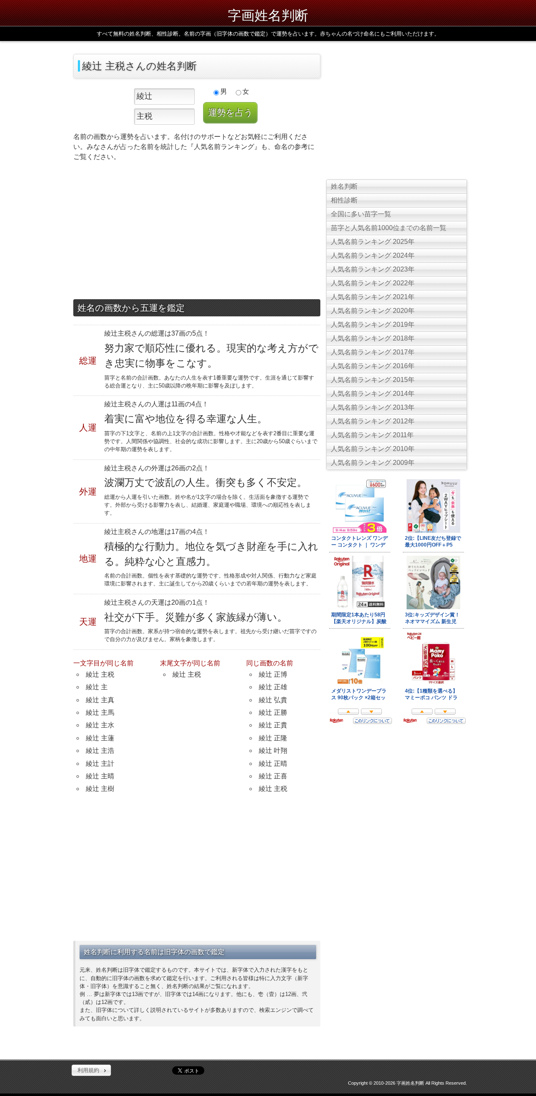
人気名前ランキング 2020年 (373, 310)
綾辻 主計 (100, 763)
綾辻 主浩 (100, 750)
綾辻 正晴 (273, 763)
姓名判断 (344, 186)
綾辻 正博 (273, 674)
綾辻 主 (97, 686)
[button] (91, 1070)
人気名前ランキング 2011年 (372, 435)
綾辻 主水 (100, 725)
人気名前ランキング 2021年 (373, 296)
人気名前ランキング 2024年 (373, 255)
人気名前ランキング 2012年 (373, 421)
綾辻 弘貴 (273, 699)
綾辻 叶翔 (273, 750)
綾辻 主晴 (100, 776)
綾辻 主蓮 (100, 738)
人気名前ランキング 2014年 (373, 393)
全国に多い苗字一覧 (361, 214)
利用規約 (88, 1070)
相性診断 (344, 200)
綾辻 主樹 (100, 788)
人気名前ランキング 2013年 (373, 407)
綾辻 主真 (100, 699)
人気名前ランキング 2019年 (373, 324)
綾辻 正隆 (273, 738)
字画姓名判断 (268, 15)
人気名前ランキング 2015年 (373, 379)
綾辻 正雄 (273, 686)
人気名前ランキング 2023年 (373, 269)
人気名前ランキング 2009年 (373, 462)
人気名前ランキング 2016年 (373, 366)
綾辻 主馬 (100, 712)
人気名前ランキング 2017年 (373, 352)
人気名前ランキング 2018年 (373, 338)
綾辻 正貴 (273, 725)
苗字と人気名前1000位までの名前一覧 (388, 227)
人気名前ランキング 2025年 (373, 241)
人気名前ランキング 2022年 (373, 283)
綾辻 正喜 (273, 776)
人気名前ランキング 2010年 (373, 448)
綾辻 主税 (100, 674)
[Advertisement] (196, 232)
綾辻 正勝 (273, 712)
